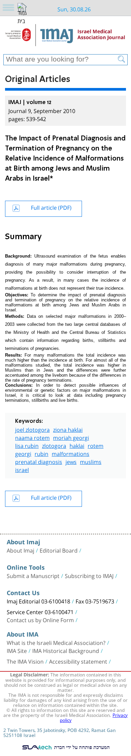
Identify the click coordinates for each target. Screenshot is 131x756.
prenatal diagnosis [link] (38, 461)
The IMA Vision (25, 661)
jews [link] (71, 461)
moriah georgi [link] (71, 437)
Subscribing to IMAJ (89, 575)
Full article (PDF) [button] (51, 206)
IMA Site (17, 650)
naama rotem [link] (32, 437)
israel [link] (22, 469)
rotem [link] (95, 445)
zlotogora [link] (54, 445)
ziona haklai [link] (68, 429)
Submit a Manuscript (33, 575)
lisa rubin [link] (27, 445)
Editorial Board (59, 550)
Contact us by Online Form (40, 620)
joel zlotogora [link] (32, 429)
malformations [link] (70, 453)
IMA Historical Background (65, 650)
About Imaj (20, 550)
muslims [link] (90, 461)
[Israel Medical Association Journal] (65, 37)
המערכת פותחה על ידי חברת (81, 747)
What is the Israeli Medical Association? (56, 642)
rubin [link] (41, 453)
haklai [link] (77, 445)
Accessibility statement (78, 661)
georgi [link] (23, 453)
